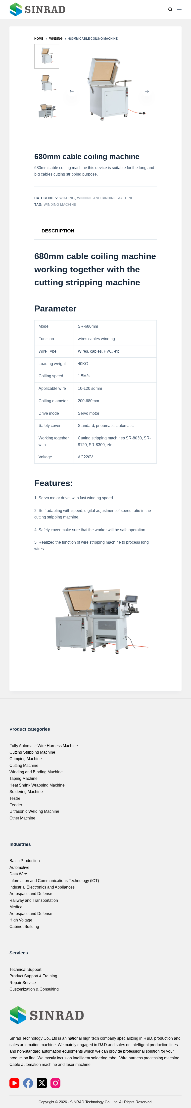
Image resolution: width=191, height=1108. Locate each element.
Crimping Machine (25, 759)
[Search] (170, 9)
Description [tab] (58, 230)
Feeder (15, 805)
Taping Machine (23, 778)
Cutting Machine (23, 765)
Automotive (19, 867)
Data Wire (18, 874)
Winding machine (60, 204)
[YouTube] (14, 1083)
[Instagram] (55, 1083)
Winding (67, 198)
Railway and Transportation (33, 900)
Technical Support (25, 969)
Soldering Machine (26, 792)
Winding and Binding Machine (105, 198)
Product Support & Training (33, 976)
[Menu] (179, 9)
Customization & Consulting (34, 989)
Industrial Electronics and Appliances (42, 887)
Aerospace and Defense (30, 894)
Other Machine (22, 818)
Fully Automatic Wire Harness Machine (43, 746)
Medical (16, 907)
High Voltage (20, 920)
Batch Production (24, 861)
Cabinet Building (24, 926)
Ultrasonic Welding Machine (34, 811)
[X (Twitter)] (42, 1083)
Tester (14, 798)
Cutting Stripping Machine (32, 752)
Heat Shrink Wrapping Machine (37, 785)
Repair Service (22, 983)
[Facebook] (28, 1083)
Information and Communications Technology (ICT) (54, 881)
